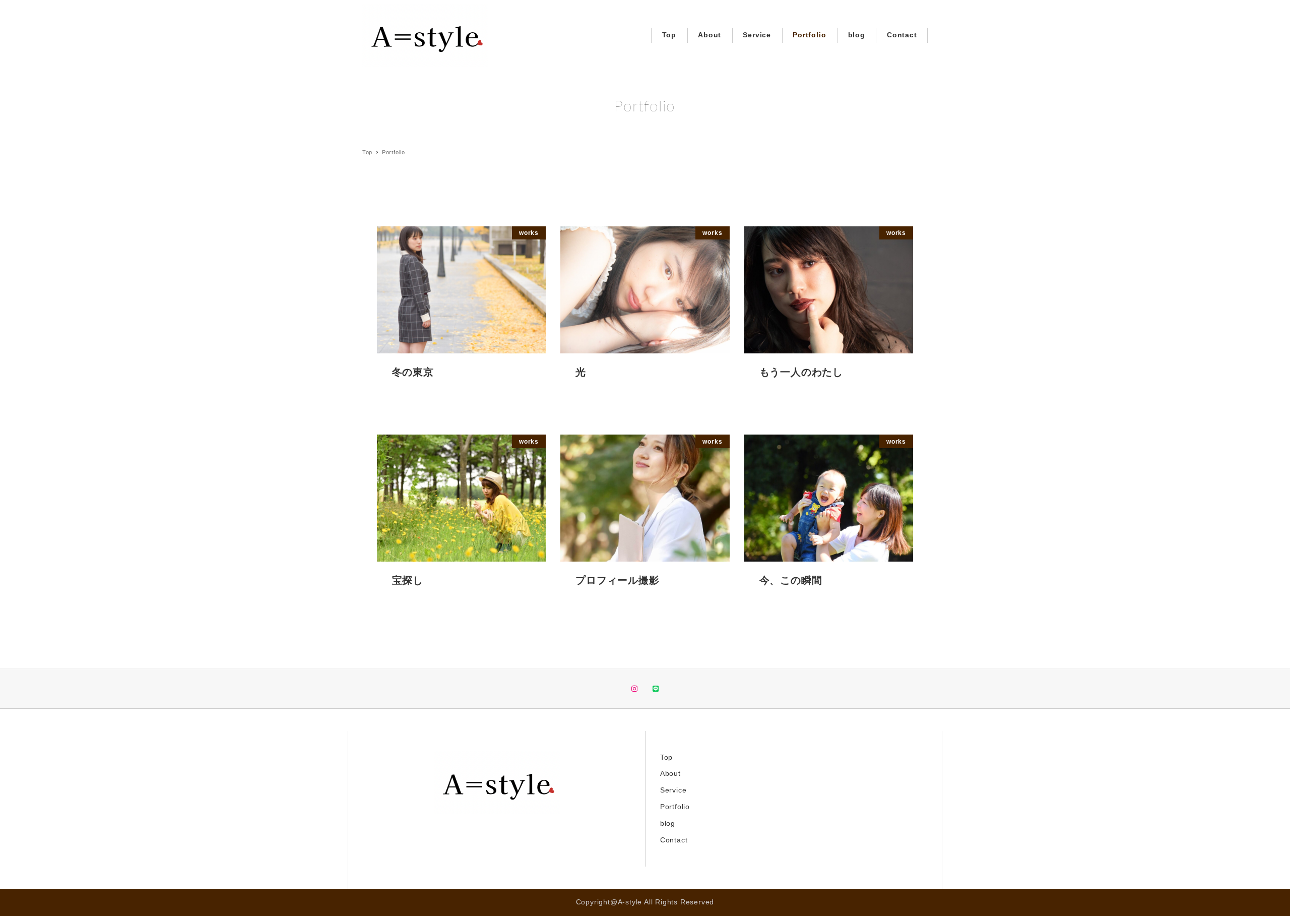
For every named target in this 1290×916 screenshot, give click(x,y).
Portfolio (675, 807)
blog (667, 823)
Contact (674, 840)
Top (666, 757)
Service (673, 790)
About (670, 773)
